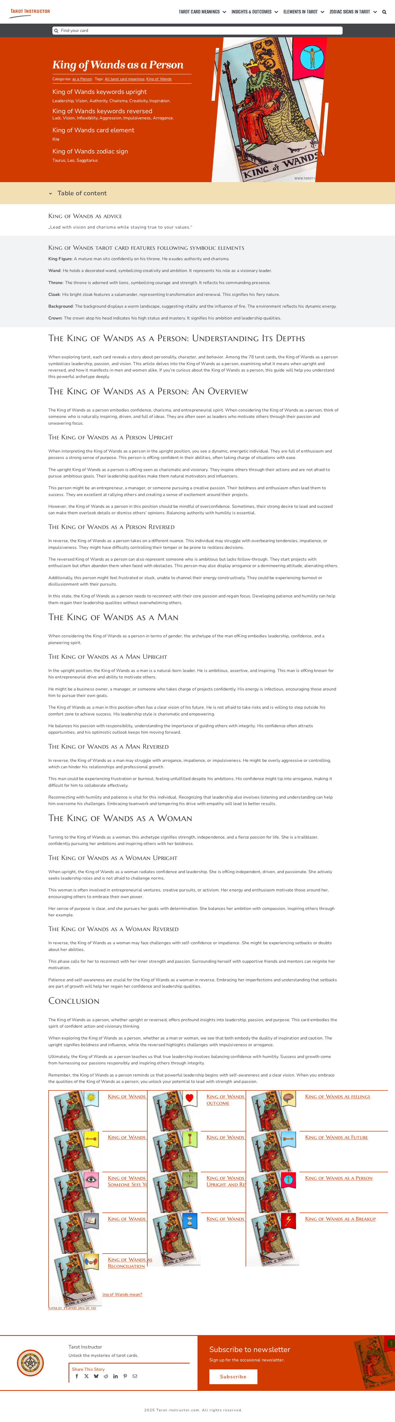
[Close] (317, 658)
